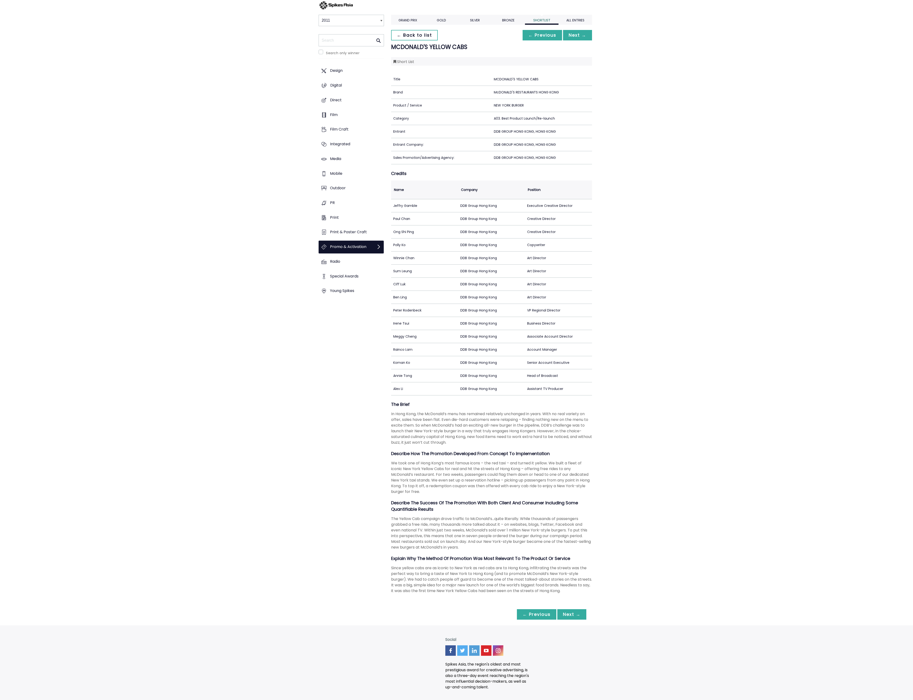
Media (335, 158)
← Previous (542, 35)
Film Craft (339, 129)
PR (332, 202)
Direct (336, 100)
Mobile (336, 173)
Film (334, 114)
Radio (335, 261)
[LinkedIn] (474, 650)
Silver (475, 20)
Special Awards (344, 276)
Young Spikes (342, 291)
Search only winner (342, 53)
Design (336, 70)
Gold (441, 20)
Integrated (340, 144)
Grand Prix (407, 20)
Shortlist (541, 20)
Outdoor (338, 188)
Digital (336, 85)
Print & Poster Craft (348, 232)
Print (334, 217)
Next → (577, 35)
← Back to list (414, 35)
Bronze (508, 20)
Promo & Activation (348, 247)
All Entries (575, 20)
